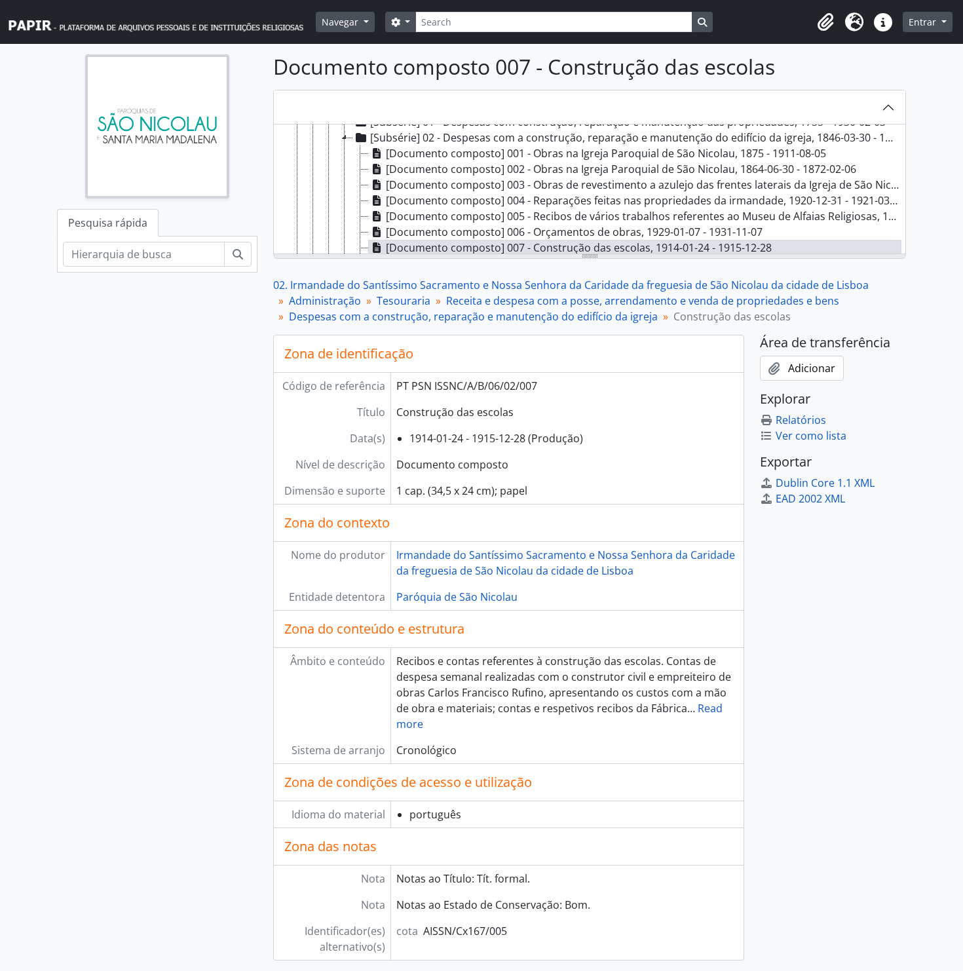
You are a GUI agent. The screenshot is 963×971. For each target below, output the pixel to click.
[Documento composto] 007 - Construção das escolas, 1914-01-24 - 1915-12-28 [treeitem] (579, 247)
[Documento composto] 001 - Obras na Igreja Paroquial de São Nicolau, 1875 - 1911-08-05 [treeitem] (606, 153)
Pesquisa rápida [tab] (107, 223)
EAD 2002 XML (810, 498)
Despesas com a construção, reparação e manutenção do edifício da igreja (473, 316)
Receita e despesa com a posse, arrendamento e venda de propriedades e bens (642, 301)
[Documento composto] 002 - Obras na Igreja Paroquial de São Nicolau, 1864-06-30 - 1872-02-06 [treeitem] (621, 169)
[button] (825, 22)
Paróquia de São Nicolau (457, 597)
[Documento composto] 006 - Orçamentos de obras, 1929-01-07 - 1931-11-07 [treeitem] (574, 232)
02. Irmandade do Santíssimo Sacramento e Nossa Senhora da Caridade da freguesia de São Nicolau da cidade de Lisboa (571, 285)
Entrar (924, 22)
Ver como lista (811, 435)
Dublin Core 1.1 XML (825, 483)
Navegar (341, 22)
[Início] (162, 22)
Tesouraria (403, 301)
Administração (325, 301)
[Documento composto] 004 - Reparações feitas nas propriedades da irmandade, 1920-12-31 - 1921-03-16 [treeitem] (643, 200)
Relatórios (801, 420)
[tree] (589, 190)
